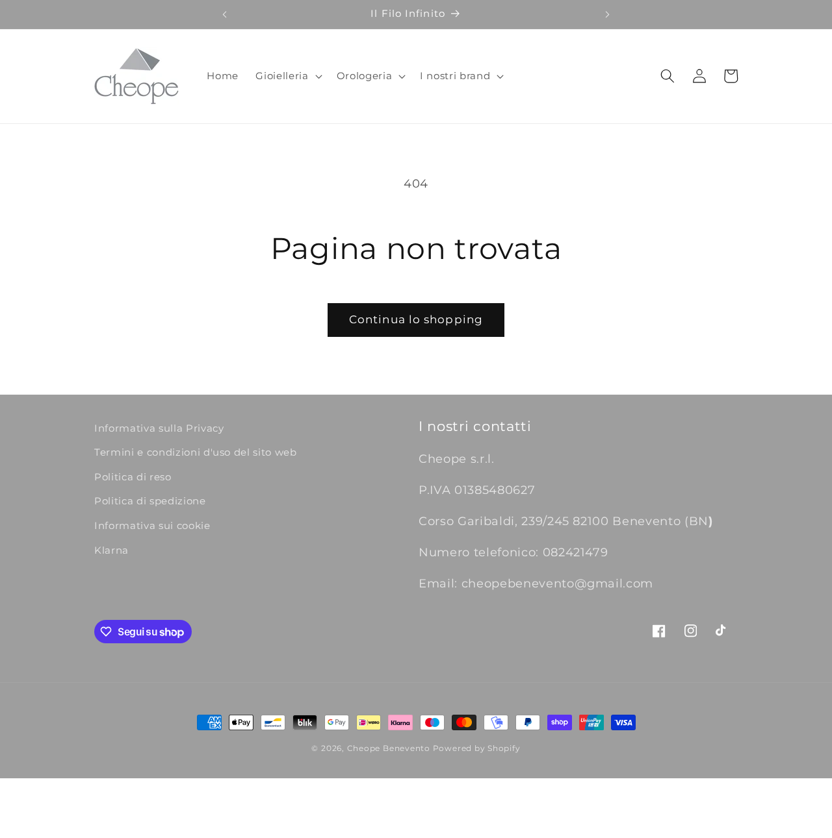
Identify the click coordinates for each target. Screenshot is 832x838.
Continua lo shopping (416, 319)
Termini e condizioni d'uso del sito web (195, 452)
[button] (287, 76)
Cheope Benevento (388, 748)
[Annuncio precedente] (224, 14)
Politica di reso (133, 477)
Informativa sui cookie (152, 525)
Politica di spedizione (150, 501)
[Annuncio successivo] (607, 14)
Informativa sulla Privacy (159, 428)
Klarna (111, 550)
